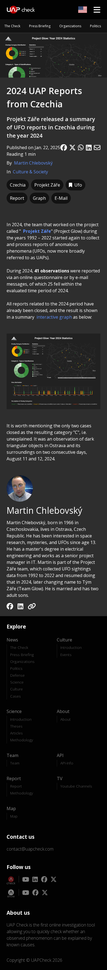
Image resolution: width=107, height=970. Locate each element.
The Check (12, 26)
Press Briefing (39, 26)
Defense (17, 675)
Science (17, 682)
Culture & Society (30, 172)
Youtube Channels (76, 786)
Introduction (71, 647)
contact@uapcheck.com (30, 849)
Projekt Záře (37, 231)
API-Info (66, 763)
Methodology (21, 739)
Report (16, 786)
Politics (95, 26)
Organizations (70, 26)
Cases (15, 696)
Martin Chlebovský (33, 163)
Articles (16, 733)
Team (14, 763)
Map (14, 816)
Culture (16, 689)
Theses (16, 726)
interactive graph (54, 317)
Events (66, 654)
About (65, 719)
